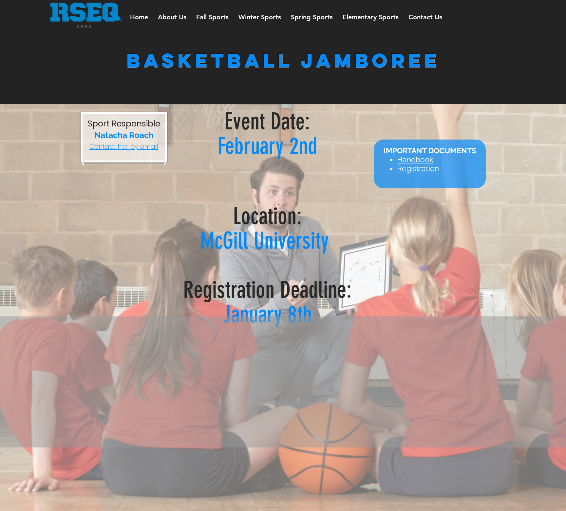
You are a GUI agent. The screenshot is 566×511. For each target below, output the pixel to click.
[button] (172, 17)
